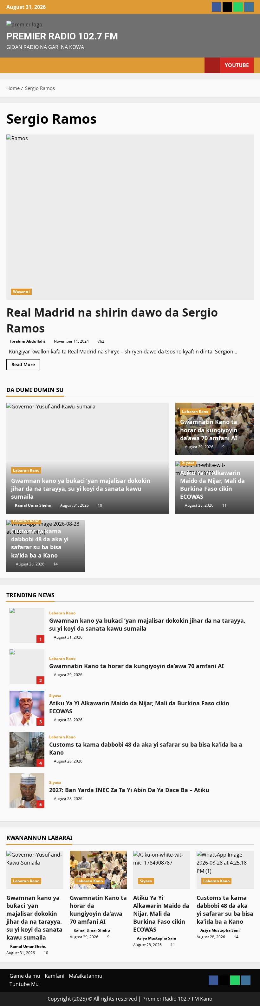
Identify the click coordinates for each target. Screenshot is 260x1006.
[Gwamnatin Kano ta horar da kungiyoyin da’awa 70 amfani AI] (98, 870)
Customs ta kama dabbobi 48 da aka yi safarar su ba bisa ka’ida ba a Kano (39, 543)
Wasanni (21, 291)
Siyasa (188, 462)
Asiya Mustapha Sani (156, 938)
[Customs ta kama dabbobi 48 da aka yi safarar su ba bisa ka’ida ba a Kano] (225, 870)
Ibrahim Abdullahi (27, 341)
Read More (25, 365)
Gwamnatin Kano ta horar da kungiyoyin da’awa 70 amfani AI (208, 429)
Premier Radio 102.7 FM (62, 36)
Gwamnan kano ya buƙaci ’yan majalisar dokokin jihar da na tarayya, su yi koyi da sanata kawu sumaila (80, 488)
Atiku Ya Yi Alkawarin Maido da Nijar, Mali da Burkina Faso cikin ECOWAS (212, 485)
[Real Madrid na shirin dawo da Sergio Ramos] (130, 217)
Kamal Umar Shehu (33, 505)
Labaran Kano (26, 470)
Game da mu (25, 975)
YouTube (237, 65)
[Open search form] (198, 65)
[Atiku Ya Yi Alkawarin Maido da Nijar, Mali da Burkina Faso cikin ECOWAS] (161, 870)
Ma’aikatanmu (85, 975)
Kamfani (54, 975)
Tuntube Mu (24, 984)
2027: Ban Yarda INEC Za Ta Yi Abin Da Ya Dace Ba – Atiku (27, 790)
